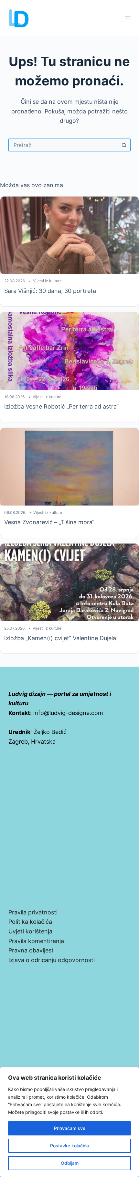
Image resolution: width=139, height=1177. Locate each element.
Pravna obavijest (31, 950)
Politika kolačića (30, 921)
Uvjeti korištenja (30, 931)
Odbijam (70, 1163)
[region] (69, 1122)
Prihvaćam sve (69, 1128)
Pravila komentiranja (36, 941)
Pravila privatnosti (33, 912)
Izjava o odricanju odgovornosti (51, 960)
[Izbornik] (128, 18)
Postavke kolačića (69, 1145)
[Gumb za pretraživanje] (124, 145)
